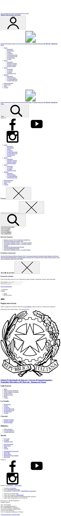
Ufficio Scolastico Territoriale (11, 392)
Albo (2, 257)
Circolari (3, 256)
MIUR (5, 389)
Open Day (16, 259)
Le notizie (9, 72)
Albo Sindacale (9, 256)
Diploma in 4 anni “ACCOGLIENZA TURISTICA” (17, 240)
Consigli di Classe (38, 257)
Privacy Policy (7, 454)
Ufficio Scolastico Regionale (11, 390)
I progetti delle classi (12, 80)
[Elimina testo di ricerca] (31, 207)
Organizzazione (11, 57)
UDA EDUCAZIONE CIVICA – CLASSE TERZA (17, 250)
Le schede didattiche (12, 79)
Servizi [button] (5, 60)
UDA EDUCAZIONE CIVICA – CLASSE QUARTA (18, 242)
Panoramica (10, 49)
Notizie (12, 259)
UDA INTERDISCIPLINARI (11, 248)
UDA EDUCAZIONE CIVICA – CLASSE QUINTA (17, 244)
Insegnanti (7, 259)
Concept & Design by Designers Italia (10, 514)
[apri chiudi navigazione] (1, 30)
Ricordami (5, 289)
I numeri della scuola (12, 55)
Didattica (49, 256)
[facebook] (12, 130)
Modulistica (14, 257)
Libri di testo (55, 256)
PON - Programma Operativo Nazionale (33, 256)
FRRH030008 (20, 495)
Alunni (45, 256)
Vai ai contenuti (4, 13)
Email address (4, 282)
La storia (9, 59)
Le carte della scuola (12, 56)
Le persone (10, 53)
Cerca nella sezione (7, 227)
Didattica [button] (6, 75)
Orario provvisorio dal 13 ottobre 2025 (13, 241)
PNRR (21, 259)
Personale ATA (30, 257)
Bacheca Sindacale (18, 256)
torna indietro (27, 306)
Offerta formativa (11, 77)
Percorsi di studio (11, 66)
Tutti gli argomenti (8, 83)
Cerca (2, 212)
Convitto (6, 87)
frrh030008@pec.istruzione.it (28, 491)
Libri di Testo (7, 84)
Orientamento (6, 257)
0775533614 (13, 488)
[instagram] (12, 142)
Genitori (45, 257)
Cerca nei (5, 230)
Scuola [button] (5, 48)
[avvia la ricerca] (13, 220)
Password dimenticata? (6, 286)
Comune (6, 397)
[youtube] (37, 130)
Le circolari (10, 70)
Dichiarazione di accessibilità (11, 455)
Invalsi (5, 396)
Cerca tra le (5, 228)
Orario (5, 86)
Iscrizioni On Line (8, 395)
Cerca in (6, 233)
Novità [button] (5, 67)
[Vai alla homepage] (30, 42)
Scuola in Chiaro (8, 393)
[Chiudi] (18, 193)
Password (3, 283)
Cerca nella (6, 232)
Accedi (2, 291)
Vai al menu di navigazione (15, 13)
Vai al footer (26, 13)
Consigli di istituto (21, 257)
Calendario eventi (11, 73)
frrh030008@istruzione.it (13, 489)
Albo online (7, 452)
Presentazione (10, 50)
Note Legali (7, 457)
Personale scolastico (12, 63)
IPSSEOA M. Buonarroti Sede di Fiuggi (14, 247)
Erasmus (50, 257)
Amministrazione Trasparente (11, 451)
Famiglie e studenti (11, 65)
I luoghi (9, 52)
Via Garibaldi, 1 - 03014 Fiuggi (14, 485)
